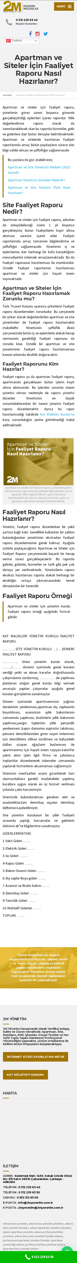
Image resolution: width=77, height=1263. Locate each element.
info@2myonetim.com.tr (35, 1202)
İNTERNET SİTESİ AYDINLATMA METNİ (35, 1057)
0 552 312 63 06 (27, 1197)
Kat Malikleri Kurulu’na (57, 414)
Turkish (16, 40)
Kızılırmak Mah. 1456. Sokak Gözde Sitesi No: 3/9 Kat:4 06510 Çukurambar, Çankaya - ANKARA (37, 1179)
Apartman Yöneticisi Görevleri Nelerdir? (37, 180)
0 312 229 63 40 (29, 1187)
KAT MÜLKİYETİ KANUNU (25, 1075)
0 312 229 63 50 (29, 1192)
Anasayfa (7, 95)
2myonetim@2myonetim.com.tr (40, 1207)
